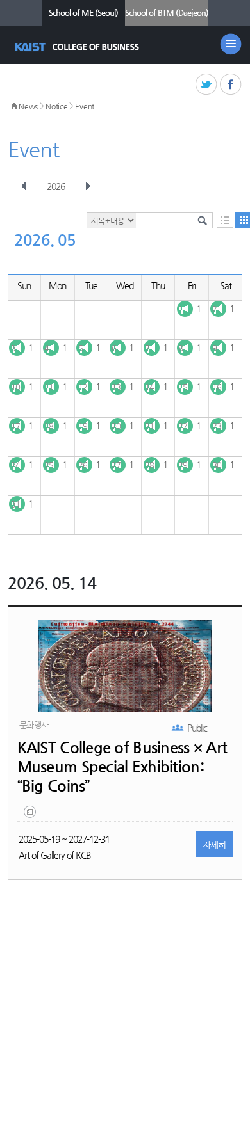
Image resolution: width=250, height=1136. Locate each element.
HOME (14, 106)
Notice (56, 106)
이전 (24, 186)
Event (84, 106)
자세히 (214, 845)
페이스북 (231, 85)
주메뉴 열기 (231, 44)
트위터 (207, 85)
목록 (225, 220)
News (28, 106)
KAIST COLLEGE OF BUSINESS (78, 47)
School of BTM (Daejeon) (166, 12)
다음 (88, 186)
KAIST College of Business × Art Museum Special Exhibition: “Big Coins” (122, 767)
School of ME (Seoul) (83, 12)
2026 (56, 186)
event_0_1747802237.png (31, 814)
